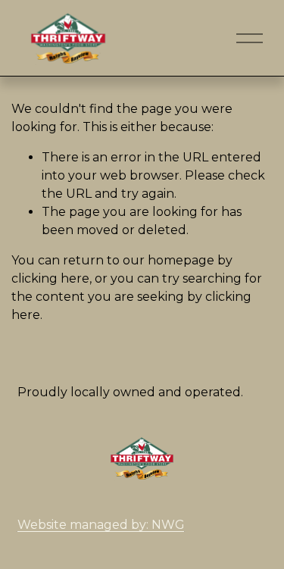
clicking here (50, 278)
